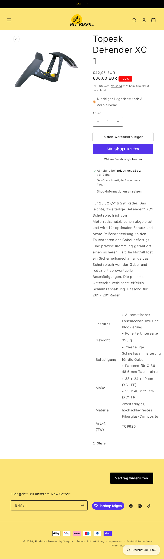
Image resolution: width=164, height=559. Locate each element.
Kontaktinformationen (139, 541)
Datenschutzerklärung (90, 541)
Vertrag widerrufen (131, 478)
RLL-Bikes (41, 541)
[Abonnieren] (82, 505)
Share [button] (101, 443)
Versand (116, 86)
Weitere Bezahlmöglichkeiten (123, 159)
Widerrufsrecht (120, 545)
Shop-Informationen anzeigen (119, 191)
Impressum (115, 541)
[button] (9, 20)
